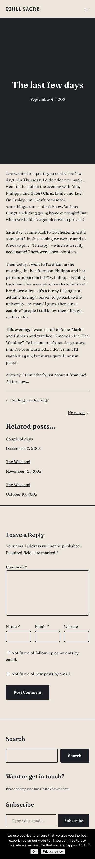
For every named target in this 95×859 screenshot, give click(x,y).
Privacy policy (53, 851)
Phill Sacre (22, 9)
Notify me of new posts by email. (41, 673)
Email (42, 626)
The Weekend (18, 461)
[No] (88, 844)
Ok (34, 851)
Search (74, 755)
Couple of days (19, 439)
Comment (16, 567)
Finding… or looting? (29, 400)
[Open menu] (86, 9)
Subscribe (73, 820)
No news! (76, 412)
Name (13, 626)
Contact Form (59, 789)
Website (71, 626)
